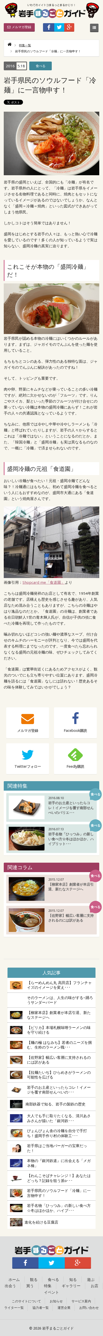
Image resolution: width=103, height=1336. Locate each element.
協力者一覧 (40, 1307)
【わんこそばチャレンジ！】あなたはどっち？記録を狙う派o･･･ (59, 1178)
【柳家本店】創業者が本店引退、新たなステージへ (59, 1015)
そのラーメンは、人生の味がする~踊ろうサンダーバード (60, 1000)
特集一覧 (25, 45)
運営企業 (64, 1307)
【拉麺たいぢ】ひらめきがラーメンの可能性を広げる (59, 1075)
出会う (10, 1285)
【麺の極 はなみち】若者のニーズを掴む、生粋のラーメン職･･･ (59, 1045)
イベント (51, 1292)
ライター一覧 (14, 1307)
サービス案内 (81, 1301)
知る (73, 1279)
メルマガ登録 (21, 27)
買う (30, 1285)
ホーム (14, 1279)
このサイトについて (26, 1301)
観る (34, 1279)
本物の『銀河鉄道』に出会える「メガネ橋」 (59, 1163)
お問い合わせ (89, 1307)
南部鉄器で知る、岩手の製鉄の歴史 (56, 1103)
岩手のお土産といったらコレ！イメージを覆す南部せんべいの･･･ (59, 1090)
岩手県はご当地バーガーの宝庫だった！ (57, 1148)
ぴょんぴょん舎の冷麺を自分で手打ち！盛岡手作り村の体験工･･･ (57, 1133)
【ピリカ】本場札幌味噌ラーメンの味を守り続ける (59, 1030)
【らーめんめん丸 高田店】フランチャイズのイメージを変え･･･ (59, 985)
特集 (48, 1285)
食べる (41, 66)
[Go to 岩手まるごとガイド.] (10, 45)
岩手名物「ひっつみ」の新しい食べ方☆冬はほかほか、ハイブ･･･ (59, 1208)
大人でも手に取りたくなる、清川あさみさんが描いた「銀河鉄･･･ (59, 1118)
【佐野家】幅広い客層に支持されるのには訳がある (59, 1060)
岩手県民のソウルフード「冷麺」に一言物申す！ (59, 1193)
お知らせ (56, 1301)
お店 (94, 1285)
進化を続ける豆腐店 (43, 1222)
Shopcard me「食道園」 (43, 582)
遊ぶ (90, 1279)
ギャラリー (71, 1285)
